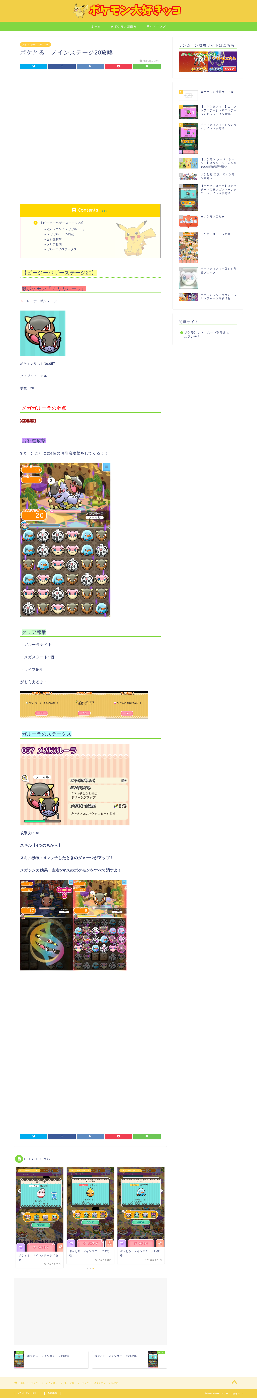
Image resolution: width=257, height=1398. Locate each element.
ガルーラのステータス (62, 249)
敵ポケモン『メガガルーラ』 (66, 229)
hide (104, 210)
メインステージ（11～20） (35, 44)
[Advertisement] (90, 106)
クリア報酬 (54, 244)
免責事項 (52, 1393)
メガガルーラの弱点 (60, 234)
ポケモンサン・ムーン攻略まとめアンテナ (206, 334)
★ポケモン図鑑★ (124, 26)
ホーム (96, 26)
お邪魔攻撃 (54, 239)
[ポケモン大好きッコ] (128, 17)
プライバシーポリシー (29, 1393)
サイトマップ (156, 26)
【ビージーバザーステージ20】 (62, 223)
